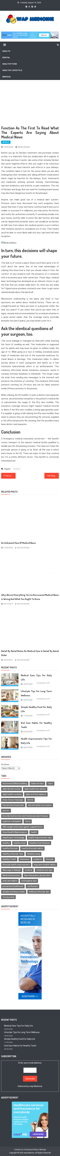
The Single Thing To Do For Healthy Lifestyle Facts (53, 476)
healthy (6, 843)
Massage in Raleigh (12, 870)
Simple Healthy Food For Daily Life (36, 709)
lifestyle (49, 859)
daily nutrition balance (36, 794)
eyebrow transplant (12, 821)
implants (37, 859)
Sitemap (42, 1150)
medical (16, 469)
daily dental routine (11, 789)
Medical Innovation (11, 875)
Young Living (8, 897)
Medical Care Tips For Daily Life (36, 677)
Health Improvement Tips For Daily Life (36, 740)
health (34, 832)
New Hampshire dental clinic (37, 875)
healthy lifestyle (10, 848)
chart (50, 783)
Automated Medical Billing (15, 783)
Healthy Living (33, 854)
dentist (6, 810)
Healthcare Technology (13, 837)
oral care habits (10, 881)
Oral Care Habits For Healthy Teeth (36, 725)
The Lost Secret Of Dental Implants (10, 476)
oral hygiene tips (29, 881)
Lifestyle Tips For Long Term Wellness (36, 693)
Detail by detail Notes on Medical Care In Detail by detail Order (30, 653)
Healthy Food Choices (40, 843)
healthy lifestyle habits (32, 848)
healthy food (19, 843)
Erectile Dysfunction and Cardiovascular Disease (25, 816)
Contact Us (18, 1150)
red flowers (32, 886)
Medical (6, 142)
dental (30, 800)
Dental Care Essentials (13, 805)
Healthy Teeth (9, 859)
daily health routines (12, 794)
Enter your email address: (30, 1074)
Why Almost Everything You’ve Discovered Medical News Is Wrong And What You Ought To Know (30, 597)
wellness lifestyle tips (39, 892)
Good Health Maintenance (15, 832)
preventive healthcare (13, 886)
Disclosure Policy (31, 1150)
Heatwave (24, 859)
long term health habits (45, 864)
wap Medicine (35, 1086)
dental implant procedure (40, 805)
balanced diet (37, 783)
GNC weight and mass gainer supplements (22, 827)
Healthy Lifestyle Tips (13, 854)
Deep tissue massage (13, 800)
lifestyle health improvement (16, 864)
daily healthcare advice (35, 789)
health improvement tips (40, 837)
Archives (5, 764)
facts (27, 821)
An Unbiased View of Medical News (18, 542)
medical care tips (44, 870)
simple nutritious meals (14, 892)
